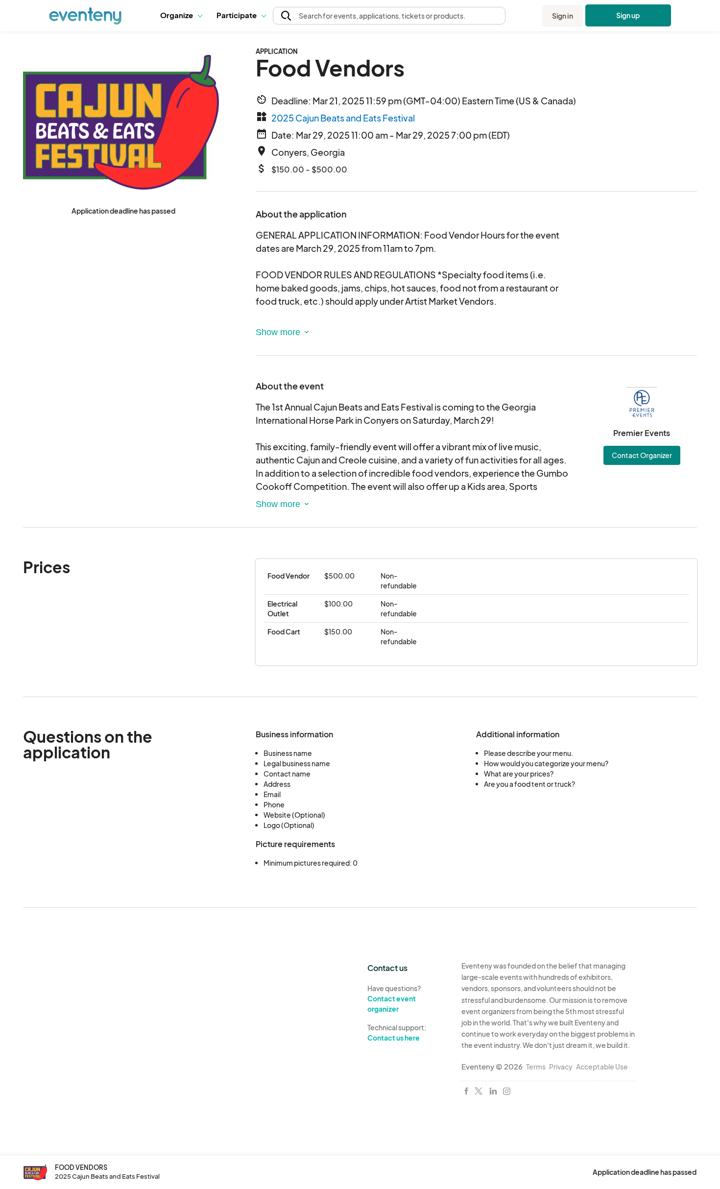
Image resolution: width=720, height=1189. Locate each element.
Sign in (562, 15)
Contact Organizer (642, 455)
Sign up (628, 15)
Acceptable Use (602, 1066)
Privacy (561, 1066)
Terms (536, 1066)
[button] (181, 15)
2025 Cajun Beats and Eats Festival (343, 117)
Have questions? (394, 998)
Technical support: (396, 1032)
